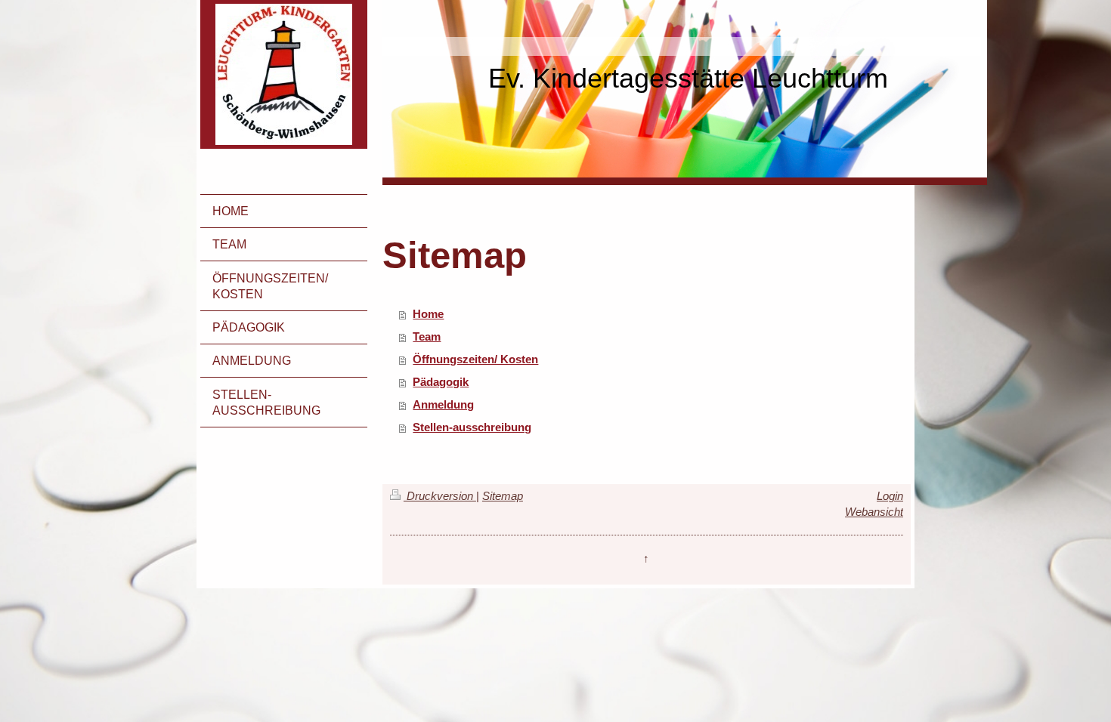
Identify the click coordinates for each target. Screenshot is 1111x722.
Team (427, 336)
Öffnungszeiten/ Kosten (475, 359)
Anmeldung (443, 404)
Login (890, 495)
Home (428, 313)
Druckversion (440, 495)
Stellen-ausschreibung (472, 427)
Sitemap (502, 495)
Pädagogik (441, 381)
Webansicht (874, 511)
